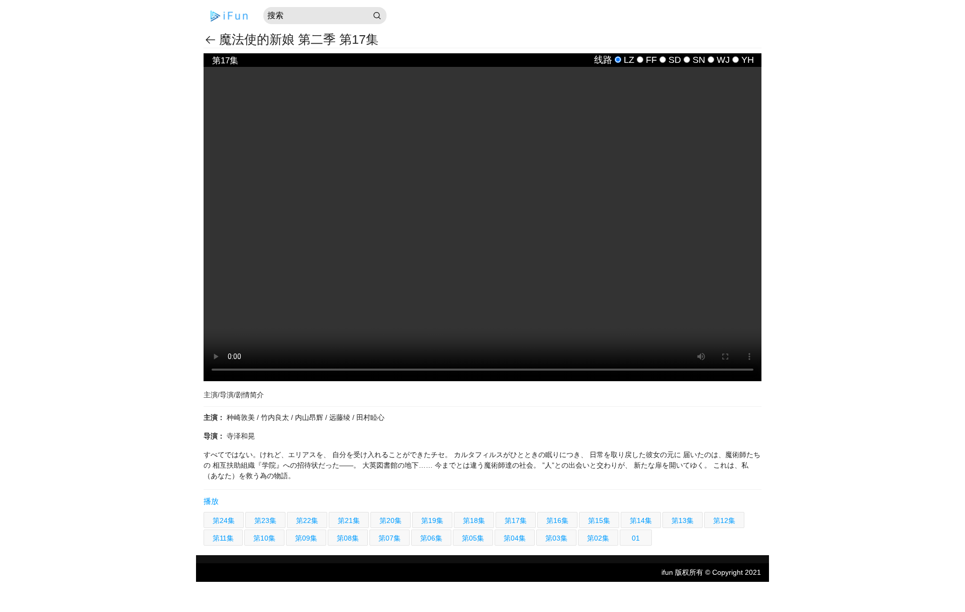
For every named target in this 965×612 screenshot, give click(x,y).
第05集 (473, 538)
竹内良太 (276, 417)
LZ (629, 60)
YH (747, 60)
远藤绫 (340, 417)
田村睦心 (370, 417)
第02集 (598, 538)
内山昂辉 (310, 417)
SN (699, 60)
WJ (723, 60)
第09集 (306, 538)
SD (674, 60)
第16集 (557, 520)
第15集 (599, 520)
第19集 (432, 520)
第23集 (265, 520)
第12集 (724, 520)
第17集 (516, 520)
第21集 (349, 520)
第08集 (348, 538)
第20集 (390, 520)
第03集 (556, 538)
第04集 (515, 538)
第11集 (223, 538)
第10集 (264, 538)
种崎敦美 (242, 417)
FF (651, 60)
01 (636, 538)
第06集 (431, 538)
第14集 (641, 520)
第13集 (682, 520)
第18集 (474, 520)
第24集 (224, 520)
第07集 (389, 538)
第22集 (307, 520)
